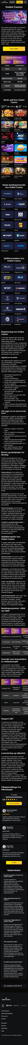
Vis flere (14, 862)
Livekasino (12, 106)
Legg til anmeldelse (14, 803)
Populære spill (3, 106)
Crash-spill (20, 106)
